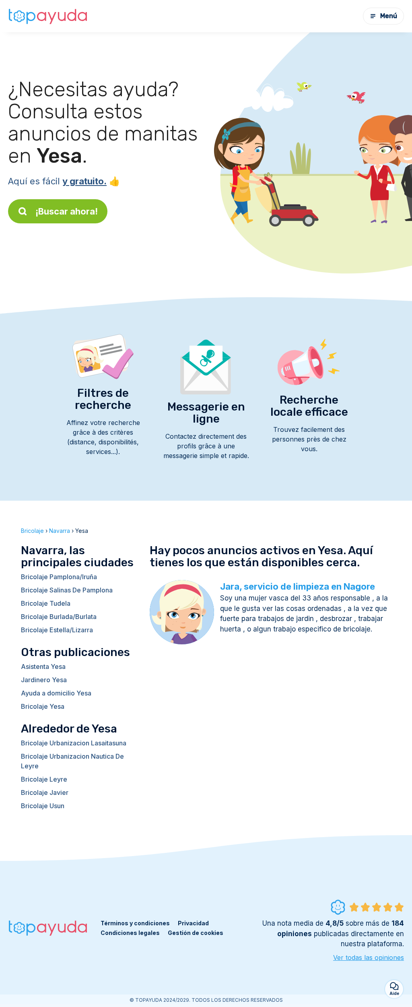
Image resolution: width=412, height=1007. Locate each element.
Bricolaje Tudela (45, 603)
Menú (388, 16)
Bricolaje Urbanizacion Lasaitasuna (73, 743)
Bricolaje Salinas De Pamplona (67, 590)
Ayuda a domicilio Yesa (56, 693)
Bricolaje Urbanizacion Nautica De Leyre (72, 761)
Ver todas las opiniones (368, 957)
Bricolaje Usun (42, 806)
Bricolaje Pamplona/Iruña (59, 577)
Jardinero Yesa (44, 680)
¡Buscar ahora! (66, 211)
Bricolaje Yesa (42, 706)
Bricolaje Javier (44, 792)
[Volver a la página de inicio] (48, 16)
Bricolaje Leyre (44, 779)
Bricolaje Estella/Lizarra (57, 630)
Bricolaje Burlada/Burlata (59, 617)
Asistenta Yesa (43, 666)
